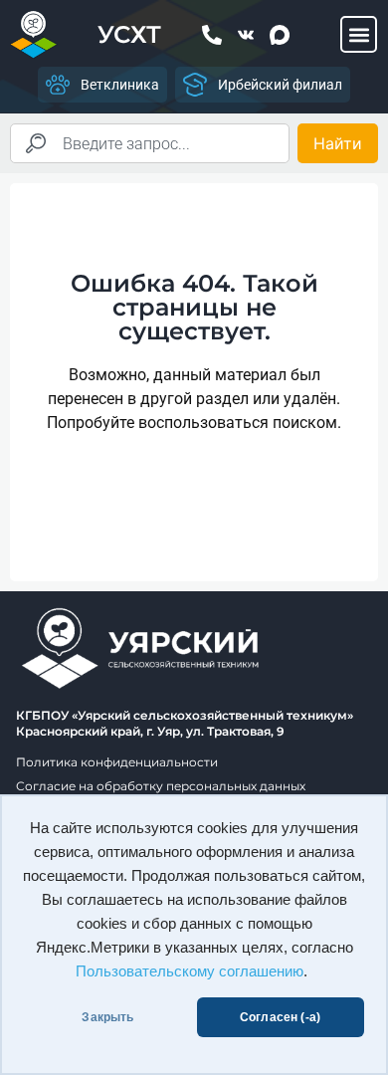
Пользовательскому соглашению (189, 971)
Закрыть (107, 1017)
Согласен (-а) (280, 1017)
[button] (358, 34)
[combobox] (150, 143)
